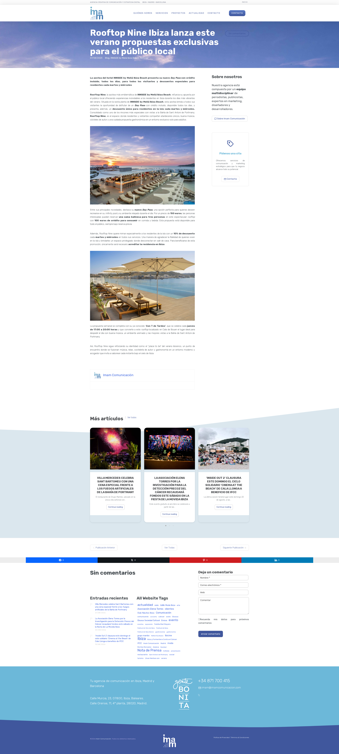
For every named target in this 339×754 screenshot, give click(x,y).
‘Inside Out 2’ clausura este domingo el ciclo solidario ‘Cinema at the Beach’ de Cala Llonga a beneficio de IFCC (223, 485)
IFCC (139, 643)
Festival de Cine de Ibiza (146, 628)
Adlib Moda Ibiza (167, 605)
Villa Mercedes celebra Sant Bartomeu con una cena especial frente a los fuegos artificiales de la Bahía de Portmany (115, 485)
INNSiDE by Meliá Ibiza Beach (125, 58)
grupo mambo (143, 636)
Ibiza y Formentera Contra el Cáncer (162, 639)
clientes (169, 609)
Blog (107, 58)
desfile (168, 617)
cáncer (161, 617)
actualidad (145, 605)
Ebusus (175, 617)
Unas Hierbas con (152, 658)
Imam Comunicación (118, 375)
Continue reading (115, 507)
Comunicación (163, 613)
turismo (140, 658)
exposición (149, 624)
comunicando (143, 617)
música (156, 647)
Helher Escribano (157, 636)
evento (173, 620)
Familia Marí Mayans (162, 624)
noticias (166, 651)
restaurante (142, 655)
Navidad (163, 647)
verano (164, 658)
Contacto (214, 13)
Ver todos (131, 417)
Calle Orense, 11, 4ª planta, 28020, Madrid (118, 703)
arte (178, 605)
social (171, 655)
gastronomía (171, 632)
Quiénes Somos (142, 13)
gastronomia (160, 632)
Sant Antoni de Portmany (158, 655)
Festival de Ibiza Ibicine (145, 632)
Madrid (163, 643)
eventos (140, 624)
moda (170, 643)
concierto (153, 617)
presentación (175, 651)
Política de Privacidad (221, 737)
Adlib (157, 605)
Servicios (162, 13)
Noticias (144, 58)
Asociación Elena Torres (150, 609)
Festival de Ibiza (162, 628)
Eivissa (164, 620)
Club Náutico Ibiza (145, 613)
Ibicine (168, 635)
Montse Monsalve (144, 647)
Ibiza (141, 639)
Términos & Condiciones (240, 737)
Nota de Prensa (149, 650)
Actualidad (196, 13)
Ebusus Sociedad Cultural (148, 620)
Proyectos (178, 13)
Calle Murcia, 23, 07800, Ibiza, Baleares (116, 698)
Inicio (245, 2)
